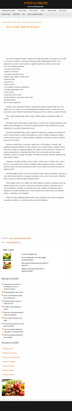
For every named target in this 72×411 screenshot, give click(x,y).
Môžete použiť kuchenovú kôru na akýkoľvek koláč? (33, 270)
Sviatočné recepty (6, 14)
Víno (23, 14)
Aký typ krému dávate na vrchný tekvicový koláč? (14, 325)
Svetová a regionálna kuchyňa (35, 14)
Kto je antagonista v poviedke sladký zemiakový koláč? (34, 259)
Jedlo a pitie (16, 22)
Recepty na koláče (35, 22)
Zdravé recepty (63, 10)
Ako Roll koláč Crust (13, 242)
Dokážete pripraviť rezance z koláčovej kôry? (13, 302)
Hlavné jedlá (16, 14)
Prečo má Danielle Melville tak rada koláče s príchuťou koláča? (13, 330)
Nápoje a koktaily (51, 10)
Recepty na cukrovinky (10, 353)
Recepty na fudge (8, 370)
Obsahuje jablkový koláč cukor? (13, 292)
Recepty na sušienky (9, 361)
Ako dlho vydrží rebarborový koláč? (12, 308)
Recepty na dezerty (9, 366)
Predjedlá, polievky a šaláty (8, 10)
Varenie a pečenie (33, 10)
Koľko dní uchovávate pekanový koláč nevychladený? (13, 314)
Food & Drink (6, 22)
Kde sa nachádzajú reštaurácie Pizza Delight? (13, 336)
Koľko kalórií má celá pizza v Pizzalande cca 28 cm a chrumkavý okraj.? (12, 286)
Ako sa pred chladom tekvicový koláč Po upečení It (35, 264)
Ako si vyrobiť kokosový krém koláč (13, 319)
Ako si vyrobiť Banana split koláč (20, 238)
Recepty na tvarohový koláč (11, 357)
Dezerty (43, 10)
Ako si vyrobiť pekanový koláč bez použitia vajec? (13, 297)
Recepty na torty (8, 348)
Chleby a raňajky (22, 10)
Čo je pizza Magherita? (29, 254)
